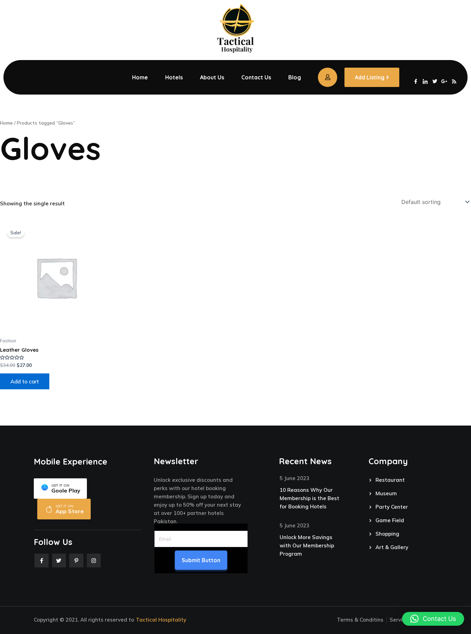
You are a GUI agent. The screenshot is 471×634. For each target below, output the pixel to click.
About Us (212, 77)
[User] (327, 77)
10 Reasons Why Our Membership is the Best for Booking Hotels (309, 498)
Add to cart (24, 381)
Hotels (174, 77)
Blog (294, 77)
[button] (433, 619)
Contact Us (256, 77)
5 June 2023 (294, 478)
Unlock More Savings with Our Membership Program (307, 545)
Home (140, 77)
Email (160, 526)
